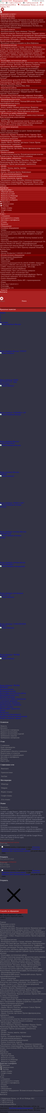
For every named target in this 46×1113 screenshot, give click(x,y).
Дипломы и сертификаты (10, 757)
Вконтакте (5, 202)
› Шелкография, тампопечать (10, 158)
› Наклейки (11, 84)
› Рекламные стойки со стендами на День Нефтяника (19, 43)
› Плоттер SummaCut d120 (33, 238)
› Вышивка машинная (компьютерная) (14, 176)
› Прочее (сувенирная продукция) (21, 1002)
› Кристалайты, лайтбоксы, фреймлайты (22, 54)
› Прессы (39, 274)
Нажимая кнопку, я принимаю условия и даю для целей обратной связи (23, 850)
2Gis (2, 212)
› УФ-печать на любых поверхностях (13, 113)
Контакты (4, 759)
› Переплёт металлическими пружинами (15, 90)
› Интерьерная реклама (8, 45)
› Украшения (27, 182)
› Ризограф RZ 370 (6, 288)
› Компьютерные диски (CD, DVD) (13, 80)
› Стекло (31, 142)
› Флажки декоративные (21, 107)
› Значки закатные (6, 131)
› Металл (9, 142)
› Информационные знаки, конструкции (30, 934)
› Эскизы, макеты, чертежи (16, 168)
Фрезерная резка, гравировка (10, 705)
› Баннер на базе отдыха (8, 20)
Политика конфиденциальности (29, 831)
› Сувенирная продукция (9, 127)
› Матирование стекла (8, 180)
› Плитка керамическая (18, 123)
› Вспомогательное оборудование (12, 255)
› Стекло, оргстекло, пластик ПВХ (28, 992)
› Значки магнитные (33, 131)
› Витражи (4, 115)
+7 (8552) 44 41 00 (31, 3)
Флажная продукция (7, 697)
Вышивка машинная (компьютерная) (13, 716)
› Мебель (3, 121)
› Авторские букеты (13, 172)
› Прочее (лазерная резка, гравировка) (20, 143)
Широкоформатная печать (9, 695)
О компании (5, 745)
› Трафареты (37, 51)
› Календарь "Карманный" (9, 68)
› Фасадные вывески (7, 29)
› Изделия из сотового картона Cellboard (21, 56)
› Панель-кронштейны (23, 33)
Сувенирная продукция (8, 701)
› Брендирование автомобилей (22, 35)
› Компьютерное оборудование (11, 257)
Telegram (4, 788)
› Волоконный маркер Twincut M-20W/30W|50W (17, 232)
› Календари (34, 66)
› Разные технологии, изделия (11, 178)
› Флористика (5, 170)
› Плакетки (20, 135)
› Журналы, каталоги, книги (20, 66)
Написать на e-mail (7, 194)
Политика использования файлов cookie (15, 827)
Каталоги (4, 728)
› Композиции (26, 172)
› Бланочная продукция (15, 63)
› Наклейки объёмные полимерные (29, 180)
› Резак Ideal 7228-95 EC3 (9, 284)
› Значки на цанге (19, 131)
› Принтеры (4, 240)
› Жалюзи (11, 115)
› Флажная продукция (8, 105)
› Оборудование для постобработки (13, 269)
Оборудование (6, 749)
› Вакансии (4, 224)
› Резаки (3, 282)
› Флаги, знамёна (6, 107)
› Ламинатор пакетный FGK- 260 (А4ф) (20, 267)
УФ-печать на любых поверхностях (13, 699)
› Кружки (12, 135)
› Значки (3, 129)
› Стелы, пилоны (35, 930)
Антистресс (5, 809)
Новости (4, 726)
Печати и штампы (6, 707)
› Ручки (26, 135)
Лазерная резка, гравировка (10, 703)
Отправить (4, 857)
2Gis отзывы (5, 799)
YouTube (4, 206)
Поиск (24, 301)
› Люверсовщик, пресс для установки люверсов (17, 270)
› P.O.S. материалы (35, 55)
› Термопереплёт (13, 93)
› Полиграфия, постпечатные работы (13, 61)
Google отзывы (6, 210)
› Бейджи (3, 63)
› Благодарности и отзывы (9, 218)
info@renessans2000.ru (8, 815)
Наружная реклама (7, 689)
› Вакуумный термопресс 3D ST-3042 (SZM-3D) (17, 276)
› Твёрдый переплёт (27, 92)
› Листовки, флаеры (19, 82)
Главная (3, 922)
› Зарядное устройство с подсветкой (23, 136)
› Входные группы (38, 33)
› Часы (38, 135)
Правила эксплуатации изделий (12, 734)
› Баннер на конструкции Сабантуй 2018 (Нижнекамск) (19, 25)
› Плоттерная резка (38, 49)
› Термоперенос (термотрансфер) (21, 181)
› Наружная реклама (7, 16)
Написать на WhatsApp (9, 196)
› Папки (38, 160)
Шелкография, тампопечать (10, 709)
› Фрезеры (3, 251)
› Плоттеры (4, 236)
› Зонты (3, 160)
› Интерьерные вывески (8, 47)
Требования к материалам (10, 738)
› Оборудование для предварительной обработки (18, 274)
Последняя (4, 322)
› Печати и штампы (7, 152)
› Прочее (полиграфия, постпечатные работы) (27, 97)
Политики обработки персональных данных (21, 848)
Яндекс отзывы (6, 208)
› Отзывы (3, 222)
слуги (8, 14)
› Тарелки (32, 135)
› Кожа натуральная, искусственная (22, 116)
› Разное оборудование (8, 278)
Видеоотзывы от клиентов (10, 753)
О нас (2, 1077)
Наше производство (8, 747)
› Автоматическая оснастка (10, 154)
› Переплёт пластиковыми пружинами (18, 91)
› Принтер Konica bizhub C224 (11, 241)
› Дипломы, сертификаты (22, 64)
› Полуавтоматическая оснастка (31, 154)
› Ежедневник (5, 119)
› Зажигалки (4, 135)
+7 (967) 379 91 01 (14, 3)
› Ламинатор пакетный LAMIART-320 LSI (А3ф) (22, 264)
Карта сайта (5, 761)
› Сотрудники (5, 216)
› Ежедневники (9, 1001)
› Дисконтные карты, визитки (34, 63)
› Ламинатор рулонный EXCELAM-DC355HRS (17, 263)
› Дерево (3, 142)
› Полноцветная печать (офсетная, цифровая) (16, 95)
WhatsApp (4, 784)
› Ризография (37, 95)
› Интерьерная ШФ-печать (9, 101)
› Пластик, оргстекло (20, 142)
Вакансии (4, 807)
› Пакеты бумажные (7, 86)
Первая (2, 313)
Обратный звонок (7, 192)
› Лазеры (3, 230)
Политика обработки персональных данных (19, 828)
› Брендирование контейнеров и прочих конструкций (23, 36)
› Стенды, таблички (24, 47)
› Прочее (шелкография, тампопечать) (22, 164)
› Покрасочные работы (32, 39)
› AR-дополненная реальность (11, 174)
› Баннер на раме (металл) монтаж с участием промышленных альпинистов (22, 23)
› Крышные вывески (7, 33)
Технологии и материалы (10, 730)
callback (3, 918)
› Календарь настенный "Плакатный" (22, 73)
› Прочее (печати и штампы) (22, 156)
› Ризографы (4, 286)
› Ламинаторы (5, 261)
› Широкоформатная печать (10, 99)
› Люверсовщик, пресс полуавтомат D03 (17, 271)
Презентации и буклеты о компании (14, 751)
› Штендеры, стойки (17, 39)
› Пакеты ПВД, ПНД (22, 86)
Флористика (4, 712)
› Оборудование (6, 226)
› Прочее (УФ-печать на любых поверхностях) (21, 124)
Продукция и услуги (7, 924)
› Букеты (3, 172)
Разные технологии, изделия (10, 718)
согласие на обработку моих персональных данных (21, 850)
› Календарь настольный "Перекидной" (30, 72)
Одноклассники (7, 204)
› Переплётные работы (8, 88)
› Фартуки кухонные (34, 123)
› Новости (3, 290)
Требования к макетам (9, 736)
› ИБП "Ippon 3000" (7, 259)
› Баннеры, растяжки (7, 18)
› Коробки (37, 80)
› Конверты (30, 80)
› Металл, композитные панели (17, 121)
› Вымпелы (34, 107)
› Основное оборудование (9, 228)
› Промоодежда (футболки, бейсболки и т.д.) (21, 161)
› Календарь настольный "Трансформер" (22, 70)
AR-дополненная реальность (10, 714)
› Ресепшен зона (25, 49)
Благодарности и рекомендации (12, 755)
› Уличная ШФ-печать (27, 101)
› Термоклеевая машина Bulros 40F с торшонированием (20, 280)
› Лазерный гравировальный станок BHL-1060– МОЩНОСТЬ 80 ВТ (21, 233)
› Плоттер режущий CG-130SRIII (12, 238)
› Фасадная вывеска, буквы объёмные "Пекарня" (18, 31)
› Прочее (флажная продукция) (27, 111)
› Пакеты (18, 84)
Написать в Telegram (8, 198)
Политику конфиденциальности (21, 1108)
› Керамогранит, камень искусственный (29, 115)
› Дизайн (3, 166)
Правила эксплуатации (9, 732)
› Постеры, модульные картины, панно (30, 53)
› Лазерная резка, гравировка (10, 140)
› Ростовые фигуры (12, 49)
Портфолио (4, 1052)
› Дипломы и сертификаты (9, 220)
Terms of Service (14, 837)
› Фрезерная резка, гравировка (11, 146)
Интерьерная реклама (8, 691)
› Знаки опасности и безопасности (20, 51)
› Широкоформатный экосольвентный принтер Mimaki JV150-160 (18, 244)
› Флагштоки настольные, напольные (19, 108)
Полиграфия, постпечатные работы (13, 693)
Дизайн (2, 710)
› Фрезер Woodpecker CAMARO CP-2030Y (15, 253)
